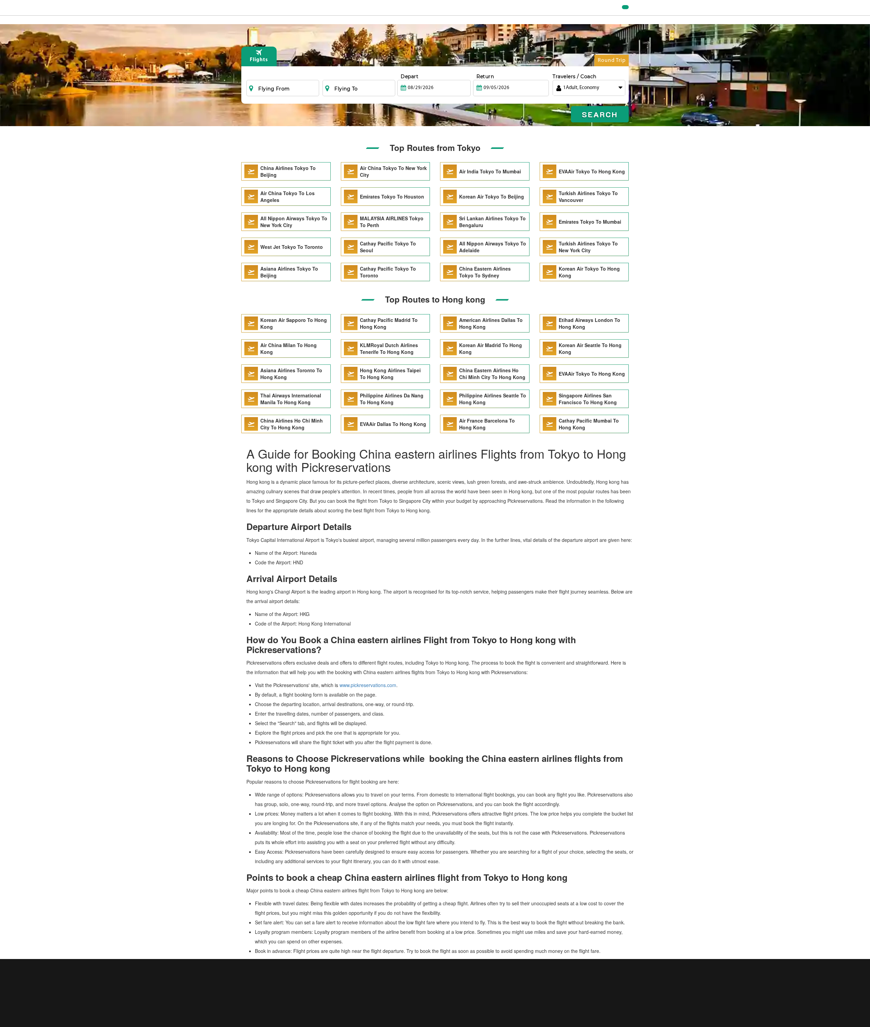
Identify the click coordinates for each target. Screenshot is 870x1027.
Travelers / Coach (574, 76)
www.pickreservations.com (368, 685)
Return (485, 76)
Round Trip (612, 60)
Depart (409, 76)
